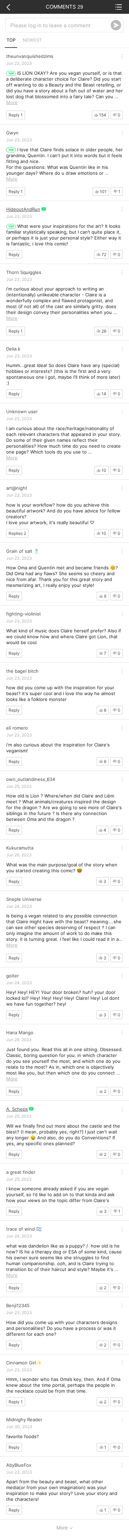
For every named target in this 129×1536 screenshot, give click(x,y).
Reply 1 (16, 115)
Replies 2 (17, 533)
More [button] (12, 102)
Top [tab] (11, 40)
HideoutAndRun (23, 209)
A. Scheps (17, 1109)
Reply (14, 254)
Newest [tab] (32, 40)
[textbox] (60, 25)
